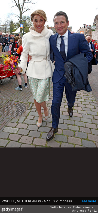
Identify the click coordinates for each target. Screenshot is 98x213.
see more (88, 201)
